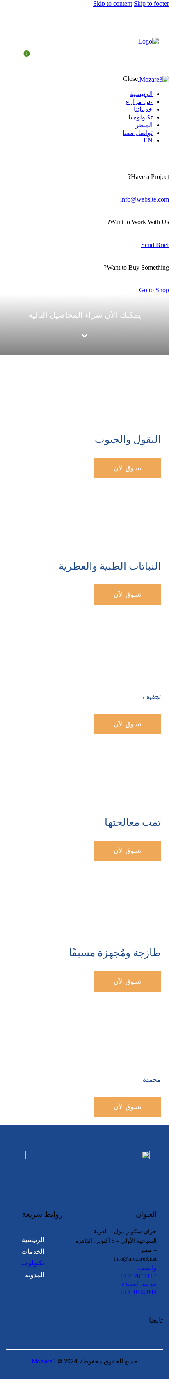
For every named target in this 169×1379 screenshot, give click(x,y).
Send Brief (155, 244)
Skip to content (112, 3)
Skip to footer (151, 3)
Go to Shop (154, 289)
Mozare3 (44, 1361)
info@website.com (144, 199)
